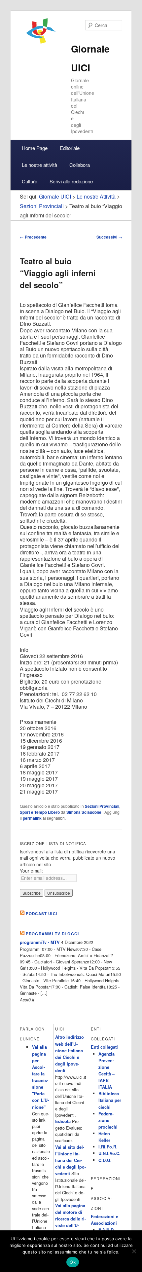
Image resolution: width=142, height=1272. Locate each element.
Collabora (79, 164)
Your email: (31, 870)
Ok (73, 1262)
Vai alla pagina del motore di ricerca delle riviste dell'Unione (70, 1219)
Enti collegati (104, 1047)
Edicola (63, 1121)
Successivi (109, 237)
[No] (133, 1251)
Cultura (29, 181)
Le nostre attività (39, 164)
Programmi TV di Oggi (52, 934)
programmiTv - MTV (40, 942)
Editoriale (70, 147)
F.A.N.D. (106, 1230)
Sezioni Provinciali (102, 806)
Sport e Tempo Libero (40, 812)
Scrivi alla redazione (71, 181)
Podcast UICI (41, 914)
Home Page (35, 147)
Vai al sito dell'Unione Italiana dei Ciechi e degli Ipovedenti (70, 1160)
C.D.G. (105, 1160)
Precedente (33, 237)
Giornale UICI (55, 196)
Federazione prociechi (108, 1120)
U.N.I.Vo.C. (109, 1153)
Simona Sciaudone (84, 812)
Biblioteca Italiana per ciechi (109, 1100)
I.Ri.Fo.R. (108, 1147)
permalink (32, 818)
